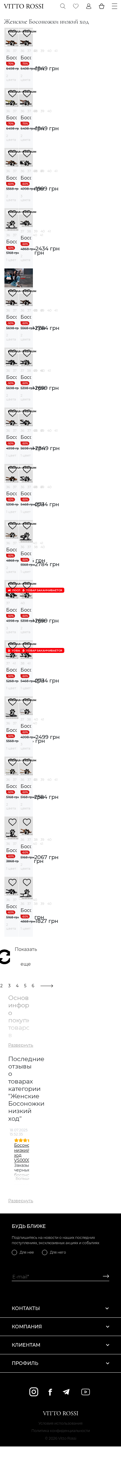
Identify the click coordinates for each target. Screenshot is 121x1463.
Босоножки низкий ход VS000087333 (28, 1153)
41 (56, 51)
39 (42, 51)
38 (36, 51)
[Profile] (88, 6)
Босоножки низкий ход (11, 58)
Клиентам (26, 1345)
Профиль (25, 1363)
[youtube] (86, 1392)
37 (14, 51)
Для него (58, 1252)
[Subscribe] (103, 1277)
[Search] (62, 6)
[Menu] (114, 6)
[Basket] (101, 6)
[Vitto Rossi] (23, 6)
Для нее (27, 1252)
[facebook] (50, 1392)
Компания (27, 1327)
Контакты (26, 1308)
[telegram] (66, 1392)
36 (8, 51)
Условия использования (60, 1423)
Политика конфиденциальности (60, 1430)
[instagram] (33, 1391)
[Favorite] (75, 6)
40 (49, 51)
